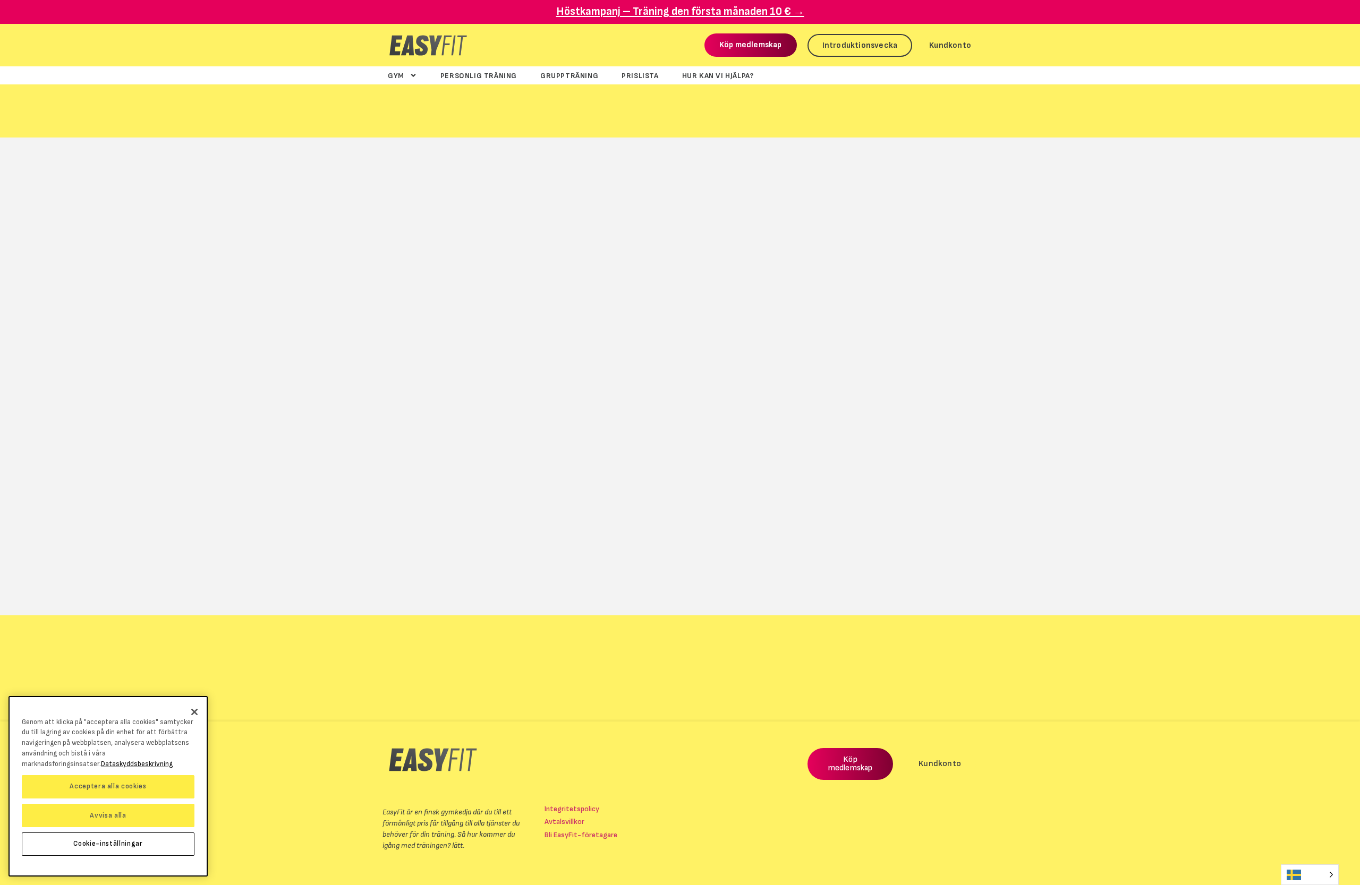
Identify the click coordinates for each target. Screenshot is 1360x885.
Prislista (640, 75)
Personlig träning (478, 75)
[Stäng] (194, 712)
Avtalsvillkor (564, 821)
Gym (396, 75)
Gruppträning (569, 75)
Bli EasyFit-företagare (581, 834)
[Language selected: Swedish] (1310, 874)
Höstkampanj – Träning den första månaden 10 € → (680, 11)
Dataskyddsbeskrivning (137, 763)
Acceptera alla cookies (108, 786)
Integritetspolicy (572, 808)
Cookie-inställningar (107, 843)
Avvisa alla (108, 815)
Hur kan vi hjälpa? (718, 75)
